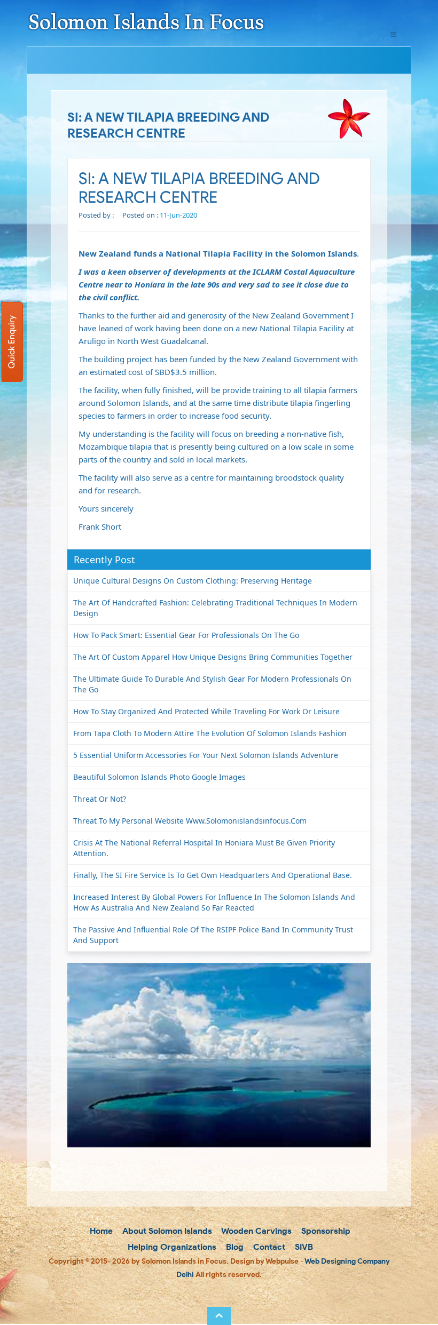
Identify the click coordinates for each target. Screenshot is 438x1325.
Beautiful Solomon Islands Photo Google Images (159, 777)
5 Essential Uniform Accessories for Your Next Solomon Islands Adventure (205, 755)
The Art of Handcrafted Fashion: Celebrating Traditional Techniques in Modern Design (215, 607)
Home (100, 1231)
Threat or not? (99, 799)
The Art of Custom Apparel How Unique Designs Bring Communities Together (213, 657)
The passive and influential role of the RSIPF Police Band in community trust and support (213, 934)
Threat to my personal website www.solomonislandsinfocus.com (190, 821)
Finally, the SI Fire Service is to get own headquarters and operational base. (212, 875)
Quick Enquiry (11, 342)
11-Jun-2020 (178, 215)
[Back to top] (219, 1316)
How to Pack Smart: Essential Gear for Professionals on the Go (186, 635)
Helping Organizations (171, 1247)
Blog (234, 1247)
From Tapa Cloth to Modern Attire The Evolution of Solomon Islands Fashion (210, 733)
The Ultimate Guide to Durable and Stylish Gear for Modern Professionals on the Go (212, 684)
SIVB (303, 1247)
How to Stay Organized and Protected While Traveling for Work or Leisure (206, 711)
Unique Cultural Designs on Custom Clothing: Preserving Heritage (192, 581)
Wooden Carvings (256, 1231)
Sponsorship (324, 1231)
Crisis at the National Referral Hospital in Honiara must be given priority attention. (204, 847)
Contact (268, 1247)
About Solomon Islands (166, 1231)
